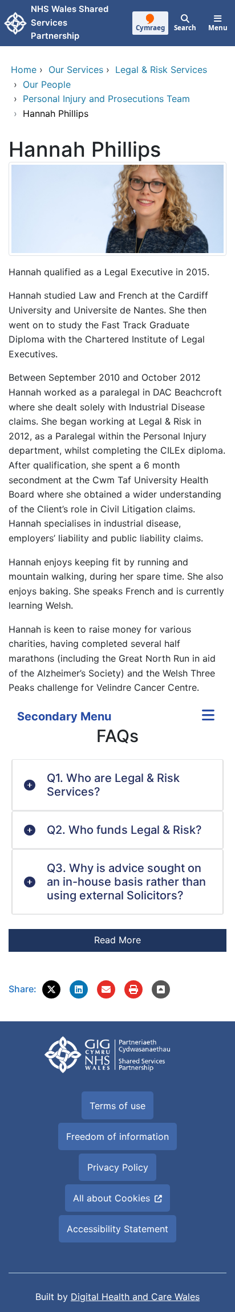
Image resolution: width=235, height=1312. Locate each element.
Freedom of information (117, 1136)
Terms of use (117, 1105)
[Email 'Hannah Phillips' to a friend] (106, 989)
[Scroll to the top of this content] (161, 989)
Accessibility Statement (117, 1228)
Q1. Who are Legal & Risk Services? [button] (113, 784)
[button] (51, 989)
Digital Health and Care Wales (135, 1296)
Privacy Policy (117, 1167)
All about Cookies (111, 1198)
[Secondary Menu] (208, 716)
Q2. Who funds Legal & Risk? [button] (124, 830)
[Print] (133, 989)
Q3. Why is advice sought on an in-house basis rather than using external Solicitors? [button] (126, 881)
